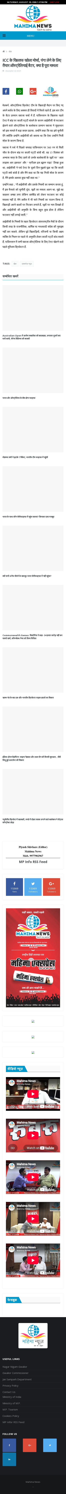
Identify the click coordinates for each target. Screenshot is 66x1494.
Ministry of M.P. (11, 1403)
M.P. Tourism (10, 1409)
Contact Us (9, 1392)
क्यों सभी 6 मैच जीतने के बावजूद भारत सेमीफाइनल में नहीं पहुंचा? (27, 575)
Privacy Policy (10, 1385)
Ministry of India (12, 1396)
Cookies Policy (11, 1416)
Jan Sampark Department (17, 1379)
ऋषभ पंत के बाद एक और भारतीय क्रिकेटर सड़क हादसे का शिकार (28, 697)
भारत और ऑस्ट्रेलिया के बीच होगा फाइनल (19, 397)
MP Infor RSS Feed (13, 1422)
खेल (10, 51)
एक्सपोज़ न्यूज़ (27, 263)
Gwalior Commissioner (16, 1373)
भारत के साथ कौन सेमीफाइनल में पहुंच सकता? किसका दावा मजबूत (28, 516)
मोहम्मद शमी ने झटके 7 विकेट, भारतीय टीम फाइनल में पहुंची (25, 457)
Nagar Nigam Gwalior (15, 1366)
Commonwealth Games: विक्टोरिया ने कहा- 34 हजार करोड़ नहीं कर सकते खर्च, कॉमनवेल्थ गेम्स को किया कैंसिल (32, 637)
